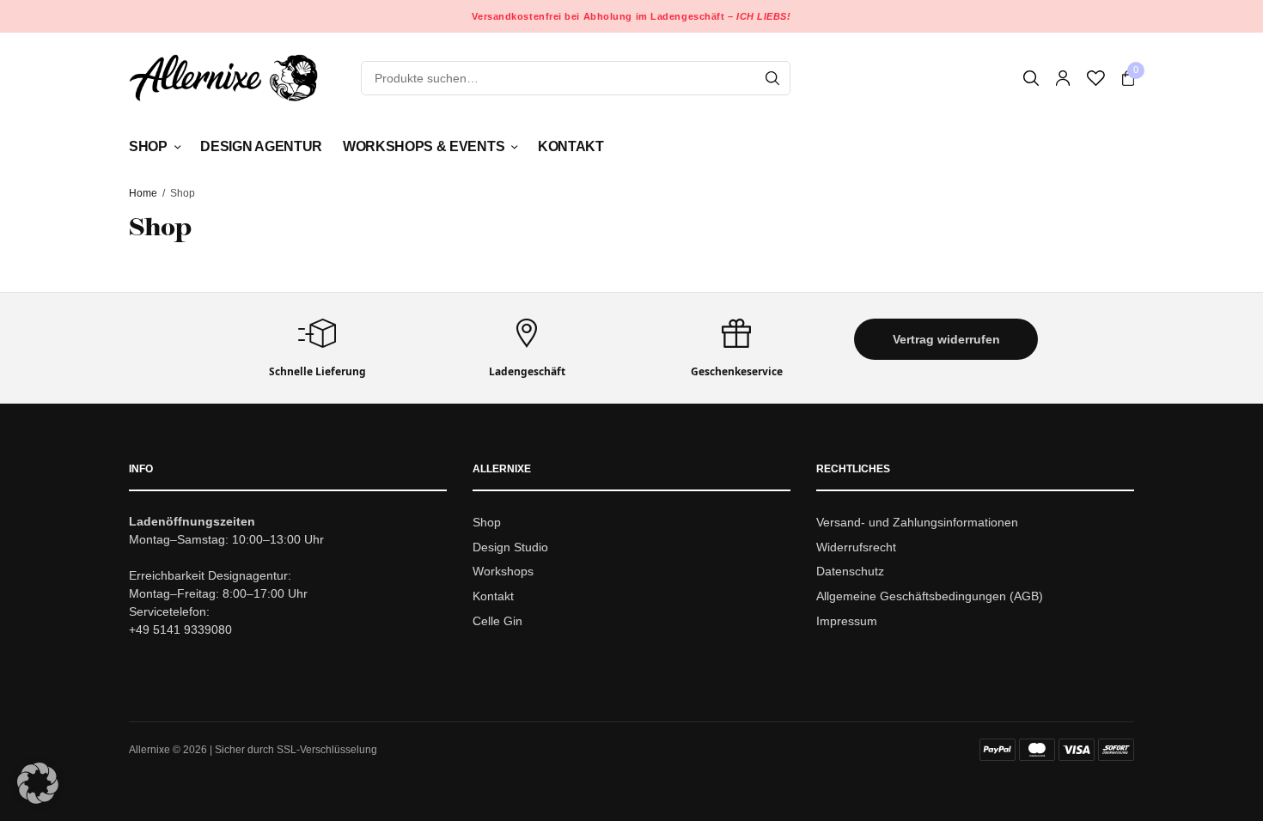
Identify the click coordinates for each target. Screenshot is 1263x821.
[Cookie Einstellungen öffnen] (37, 799)
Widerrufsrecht (856, 547)
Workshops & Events (423, 146)
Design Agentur (261, 146)
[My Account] (1063, 78)
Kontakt (571, 146)
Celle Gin (497, 621)
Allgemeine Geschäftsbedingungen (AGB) (929, 596)
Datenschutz (850, 572)
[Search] (772, 78)
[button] (946, 339)
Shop (148, 146)
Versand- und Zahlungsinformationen (917, 522)
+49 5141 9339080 (180, 629)
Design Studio (510, 547)
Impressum (846, 621)
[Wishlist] (1096, 78)
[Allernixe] (223, 77)
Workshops (503, 572)
